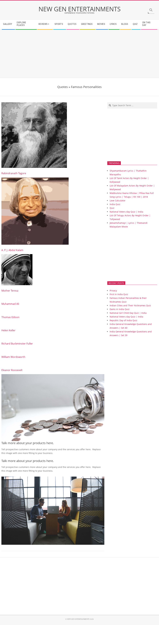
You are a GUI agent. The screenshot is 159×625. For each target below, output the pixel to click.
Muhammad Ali (10, 304)
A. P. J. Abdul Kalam (12, 250)
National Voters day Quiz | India (126, 211)
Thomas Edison (10, 317)
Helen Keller (8, 330)
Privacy (113, 290)
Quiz (112, 207)
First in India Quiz (119, 294)
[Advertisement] (79, 53)
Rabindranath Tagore (13, 173)
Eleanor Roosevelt (12, 370)
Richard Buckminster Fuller (17, 343)
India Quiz (115, 204)
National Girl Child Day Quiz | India (128, 312)
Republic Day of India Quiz (123, 320)
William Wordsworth (13, 357)
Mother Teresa (9, 290)
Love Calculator (117, 200)
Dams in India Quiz (119, 309)
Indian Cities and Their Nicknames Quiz (130, 305)
